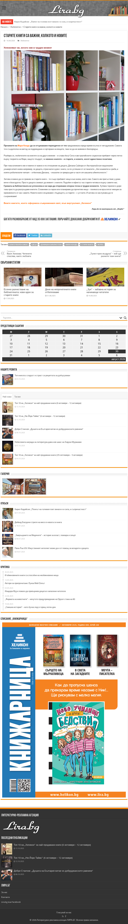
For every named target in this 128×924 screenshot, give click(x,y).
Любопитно (15, 27)
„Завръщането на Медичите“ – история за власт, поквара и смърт (45, 535)
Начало (4, 27)
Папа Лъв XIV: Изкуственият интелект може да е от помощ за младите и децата (52, 548)
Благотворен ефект (19, 245)
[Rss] (63, 916)
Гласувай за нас (64, 912)
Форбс (101, 245)
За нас (4, 892)
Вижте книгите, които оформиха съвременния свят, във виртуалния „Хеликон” (48, 203)
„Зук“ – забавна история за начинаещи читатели (101, 291)
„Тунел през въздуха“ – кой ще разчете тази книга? (105, 253)
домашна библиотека (51, 245)
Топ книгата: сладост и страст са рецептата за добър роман (42, 375)
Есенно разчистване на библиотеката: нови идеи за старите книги (19, 292)
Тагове (17, 397)
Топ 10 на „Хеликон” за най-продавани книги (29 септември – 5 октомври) (49, 455)
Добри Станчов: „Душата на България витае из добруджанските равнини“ (49, 429)
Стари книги (87, 245)
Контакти (5, 897)
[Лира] (66, 7)
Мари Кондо (24, 145)
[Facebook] (65, 916)
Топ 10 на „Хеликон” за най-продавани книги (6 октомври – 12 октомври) (48, 403)
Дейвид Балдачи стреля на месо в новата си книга (38, 522)
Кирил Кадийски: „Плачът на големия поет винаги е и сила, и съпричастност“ (48, 21)
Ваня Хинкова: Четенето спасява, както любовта (19, 253)
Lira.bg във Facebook (11, 902)
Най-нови (7, 397)
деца (34, 245)
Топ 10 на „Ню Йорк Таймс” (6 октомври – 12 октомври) (40, 416)
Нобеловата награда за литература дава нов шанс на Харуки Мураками (48, 442)
